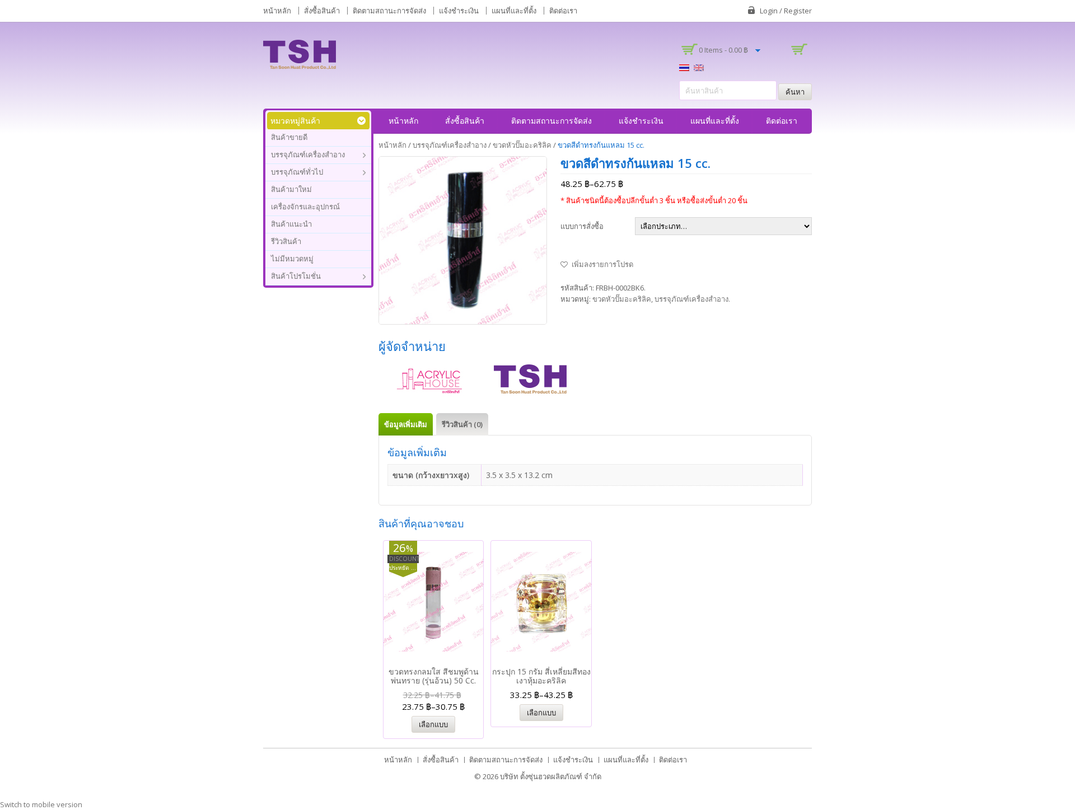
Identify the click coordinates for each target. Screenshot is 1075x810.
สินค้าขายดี (289, 137)
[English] (699, 67)
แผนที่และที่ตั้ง (514, 11)
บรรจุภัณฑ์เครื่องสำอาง (308, 154)
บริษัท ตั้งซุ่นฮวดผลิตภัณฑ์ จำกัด (550, 776)
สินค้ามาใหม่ (291, 189)
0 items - (723, 50)
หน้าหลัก (277, 11)
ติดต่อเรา (563, 11)
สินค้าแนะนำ (291, 224)
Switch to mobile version (41, 804)
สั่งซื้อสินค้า (322, 11)
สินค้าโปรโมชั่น (296, 276)
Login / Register (786, 11)
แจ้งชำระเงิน (459, 11)
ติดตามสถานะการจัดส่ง (389, 11)
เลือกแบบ (433, 724)
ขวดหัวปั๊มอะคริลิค (522, 145)
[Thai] (684, 67)
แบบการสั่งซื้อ (582, 226)
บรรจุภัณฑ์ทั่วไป (297, 172)
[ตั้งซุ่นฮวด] (299, 54)
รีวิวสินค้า (286, 241)
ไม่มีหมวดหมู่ (292, 259)
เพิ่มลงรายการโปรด (602, 264)
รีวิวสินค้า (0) (462, 424)
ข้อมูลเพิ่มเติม (405, 424)
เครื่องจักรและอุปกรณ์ (305, 207)
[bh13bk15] (463, 240)
